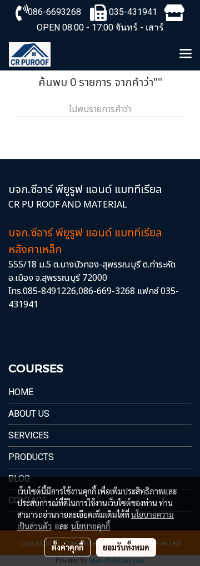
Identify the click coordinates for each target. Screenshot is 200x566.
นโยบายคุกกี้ (90, 526)
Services (28, 435)
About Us (28, 413)
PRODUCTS (31, 457)
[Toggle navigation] (185, 54)
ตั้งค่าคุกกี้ (67, 547)
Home (20, 392)
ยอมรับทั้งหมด (126, 547)
